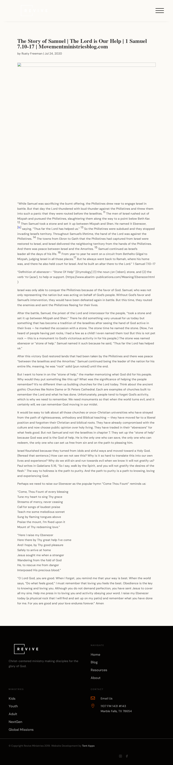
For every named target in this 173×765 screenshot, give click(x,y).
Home (95, 654)
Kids (12, 698)
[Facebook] (126, 756)
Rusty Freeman (32, 53)
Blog (94, 662)
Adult (13, 714)
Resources (99, 670)
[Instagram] (120, 756)
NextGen (15, 722)
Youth (13, 706)
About (95, 678)
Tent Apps (88, 745)
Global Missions (21, 729)
